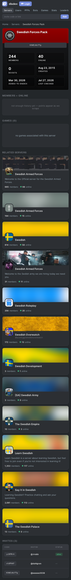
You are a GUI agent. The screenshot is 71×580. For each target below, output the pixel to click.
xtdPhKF (10, 563)
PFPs (27, 10)
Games (44, 10)
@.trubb (35, 554)
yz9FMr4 (10, 554)
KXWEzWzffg (35, 45)
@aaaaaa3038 (38, 573)
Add (65, 16)
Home (5, 24)
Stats (54, 10)
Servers (8, 10)
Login (27, 3)
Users (18, 10)
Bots (35, 10)
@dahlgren (36, 563)
